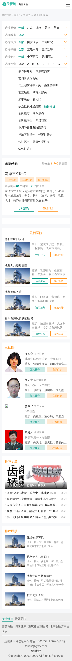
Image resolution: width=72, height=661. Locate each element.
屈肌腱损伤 (43, 71)
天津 (47, 27)
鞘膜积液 (41, 120)
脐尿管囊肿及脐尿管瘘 (32, 127)
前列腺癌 (24, 113)
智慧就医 (7, 626)
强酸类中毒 (51, 85)
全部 (21, 27)
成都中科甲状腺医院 (39, 576)
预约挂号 (24, 208)
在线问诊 (48, 208)
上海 (39, 27)
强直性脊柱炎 (41, 141)
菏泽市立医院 (15, 173)
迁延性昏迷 (45, 134)
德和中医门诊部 (14, 239)
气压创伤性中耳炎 (29, 85)
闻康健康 (20, 626)
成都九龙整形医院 (16, 265)
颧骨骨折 (49, 106)
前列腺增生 (25, 120)
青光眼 (37, 99)
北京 (30, 27)
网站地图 (36, 651)
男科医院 (47, 56)
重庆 (56, 27)
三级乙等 (47, 49)
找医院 (26, 15)
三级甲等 (32, 49)
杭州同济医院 (35, 595)
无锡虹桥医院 (35, 537)
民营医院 (47, 42)
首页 (16, 15)
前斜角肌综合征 (28, 78)
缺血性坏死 (25, 71)
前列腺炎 (38, 113)
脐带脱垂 (24, 99)
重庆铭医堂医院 (38, 626)
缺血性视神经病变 (29, 106)
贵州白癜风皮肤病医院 (19, 318)
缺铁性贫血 (25, 149)
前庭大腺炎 (40, 92)
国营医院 (32, 42)
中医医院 (32, 56)
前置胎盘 (24, 92)
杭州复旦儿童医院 (38, 557)
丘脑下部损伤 (26, 134)
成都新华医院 (13, 292)
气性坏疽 (24, 141)
